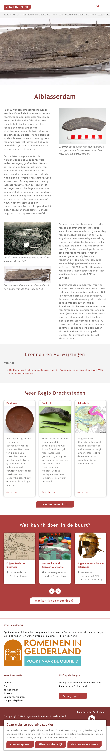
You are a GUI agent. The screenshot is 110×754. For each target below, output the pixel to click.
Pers (6, 686)
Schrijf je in (71, 696)
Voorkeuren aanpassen (84, 744)
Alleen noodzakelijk (51, 744)
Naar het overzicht (54, 504)
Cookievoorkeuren (14, 696)
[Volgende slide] (58, 591)
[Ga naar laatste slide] (52, 591)
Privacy (8, 693)
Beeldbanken (11, 689)
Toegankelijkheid (13, 700)
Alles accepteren (20, 744)
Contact (8, 682)
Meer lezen (12, 492)
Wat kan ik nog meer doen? (54, 600)
